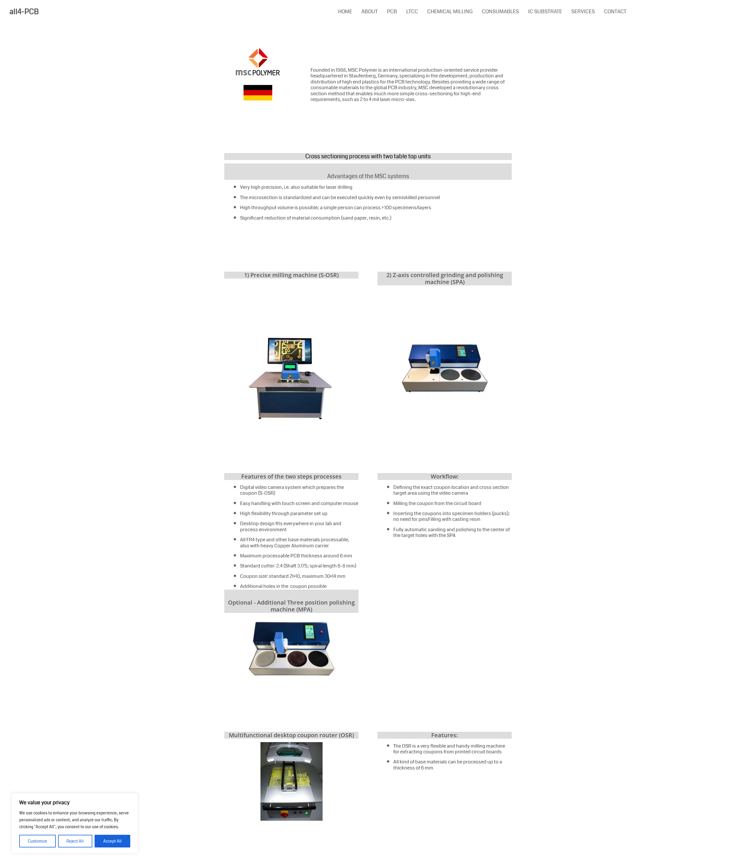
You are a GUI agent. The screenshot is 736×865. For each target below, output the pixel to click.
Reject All (75, 841)
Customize (37, 841)
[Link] (258, 61)
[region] (75, 823)
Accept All (112, 841)
